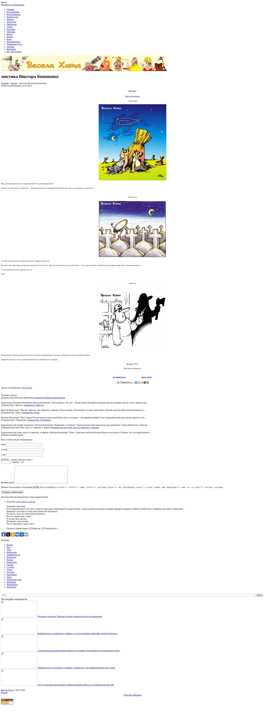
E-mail (4, 449)
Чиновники (12, 584)
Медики (130, 364)
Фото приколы (13, 14)
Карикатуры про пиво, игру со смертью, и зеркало (75, 427)
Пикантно (11, 587)
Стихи (10, 27)
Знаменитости (13, 555)
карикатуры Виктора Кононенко (50, 398)
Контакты (11, 49)
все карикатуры (119, 377)
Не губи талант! (14, 51)
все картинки (13, 12)
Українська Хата (14, 44)
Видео (10, 34)
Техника (10, 572)
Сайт (3, 454)
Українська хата (14, 579)
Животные (12, 552)
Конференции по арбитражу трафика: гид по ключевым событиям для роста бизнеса (77, 633)
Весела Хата (7, 690)
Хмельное (11, 582)
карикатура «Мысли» (34, 405)
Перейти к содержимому (12, 5)
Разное (14, 83)
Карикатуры (12, 17)
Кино (9, 39)
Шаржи (10, 19)
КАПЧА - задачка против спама (17, 459)
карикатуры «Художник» (39, 420)
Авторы (10, 47)
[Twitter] (138, 382)
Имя (3, 444)
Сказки (10, 565)
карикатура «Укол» (31, 412)
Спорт (10, 569)
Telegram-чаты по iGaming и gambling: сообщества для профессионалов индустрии (76, 668)
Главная (10, 9)
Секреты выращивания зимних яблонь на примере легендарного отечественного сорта (79, 650)
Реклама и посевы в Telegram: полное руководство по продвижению (70, 616)
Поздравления (13, 42)
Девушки (11, 32)
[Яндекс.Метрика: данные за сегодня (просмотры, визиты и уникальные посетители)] (132, 695)
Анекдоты (11, 22)
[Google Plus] (147, 382)
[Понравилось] (34, 528)
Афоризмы (12, 24)
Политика (11, 557)
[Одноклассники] (141, 382)
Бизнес (10, 545)
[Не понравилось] (49, 528)
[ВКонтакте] (136, 382)
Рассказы (11, 29)
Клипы (10, 37)
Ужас (9, 577)
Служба (10, 567)
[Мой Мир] (144, 382)
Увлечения (12, 574)
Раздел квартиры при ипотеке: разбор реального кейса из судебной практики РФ (76, 685)
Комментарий (7, 482)
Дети (9, 550)
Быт (8, 547)
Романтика (12, 562)
